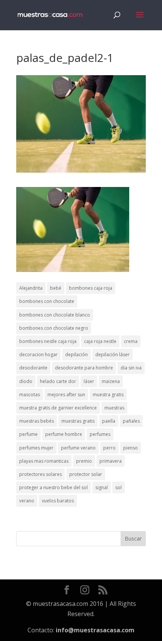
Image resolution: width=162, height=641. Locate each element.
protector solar (85, 474)
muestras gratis (78, 421)
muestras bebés (36, 421)
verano (26, 500)
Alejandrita (31, 288)
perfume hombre (63, 434)
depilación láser (112, 354)
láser (89, 381)
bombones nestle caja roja (47, 341)
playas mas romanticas (44, 461)
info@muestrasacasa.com (95, 630)
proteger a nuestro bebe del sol (53, 487)
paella (108, 421)
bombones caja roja (90, 288)
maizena (111, 381)
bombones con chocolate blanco (54, 315)
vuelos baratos (58, 500)
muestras (114, 408)
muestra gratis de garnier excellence (58, 408)
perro (109, 448)
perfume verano (78, 448)
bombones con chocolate (46, 301)
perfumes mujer (36, 448)
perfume (28, 434)
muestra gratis (108, 394)
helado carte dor (58, 381)
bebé (55, 288)
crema (131, 341)
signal (101, 487)
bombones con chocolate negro (53, 328)
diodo (25, 381)
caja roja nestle (100, 341)
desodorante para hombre (84, 368)
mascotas (29, 394)
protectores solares (40, 474)
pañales (131, 421)
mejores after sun (66, 394)
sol (118, 487)
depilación (76, 354)
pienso (130, 448)
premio (84, 461)
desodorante (33, 368)
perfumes (100, 434)
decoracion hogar (38, 354)
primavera (110, 461)
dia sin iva (131, 368)
